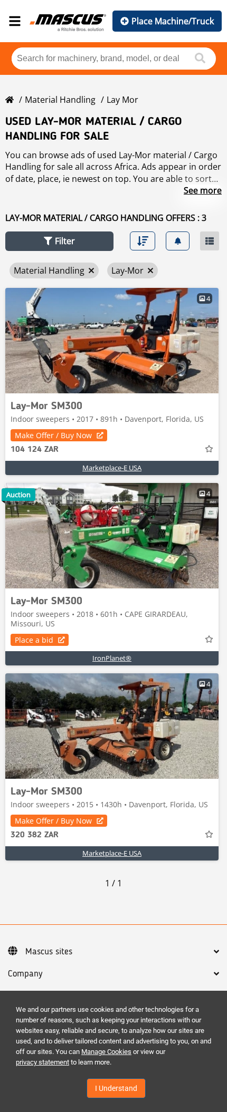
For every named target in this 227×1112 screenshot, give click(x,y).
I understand (116, 1088)
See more (203, 190)
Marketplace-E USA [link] (111, 467)
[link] (112, 340)
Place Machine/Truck (172, 21)
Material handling (60, 99)
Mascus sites (48, 951)
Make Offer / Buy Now (53, 435)
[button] (59, 241)
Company (25, 974)
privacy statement (42, 1062)
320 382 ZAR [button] (35, 835)
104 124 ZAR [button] (35, 450)
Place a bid (34, 640)
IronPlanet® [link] (111, 658)
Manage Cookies (106, 1052)
